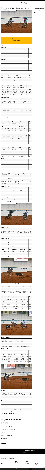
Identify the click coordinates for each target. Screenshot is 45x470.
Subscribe (33, 0)
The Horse (16, 461)
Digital (40, 0)
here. (16, 414)
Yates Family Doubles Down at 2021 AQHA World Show (8, 429)
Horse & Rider (16, 460)
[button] (1, 443)
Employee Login (36, 460)
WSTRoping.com (26, 461)
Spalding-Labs (26, 460)
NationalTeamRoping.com (27, 463)
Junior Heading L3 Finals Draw (16, 38)
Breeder (2, 425)
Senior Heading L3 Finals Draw (16, 42)
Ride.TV (25, 464)
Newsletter (37, 0)
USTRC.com (26, 462)
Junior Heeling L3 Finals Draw (16, 40)
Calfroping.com (16, 462)
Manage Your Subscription (27, 465)
